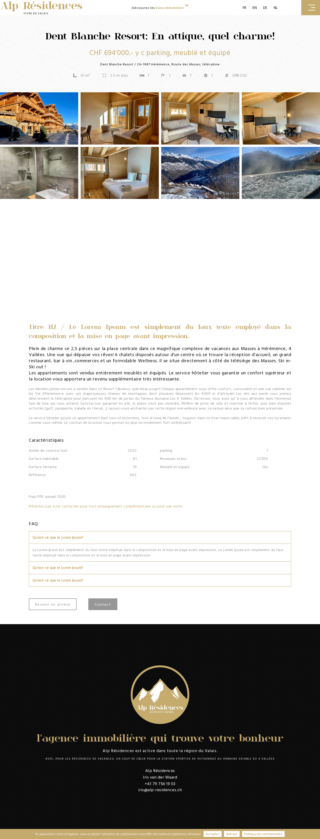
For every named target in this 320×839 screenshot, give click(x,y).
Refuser (231, 834)
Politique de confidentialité (263, 834)
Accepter (212, 834)
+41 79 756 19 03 (160, 783)
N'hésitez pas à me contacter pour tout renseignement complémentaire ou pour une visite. (106, 506)
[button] (160, 537)
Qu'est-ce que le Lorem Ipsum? (58, 537)
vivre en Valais (35, 13)
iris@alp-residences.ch (160, 790)
